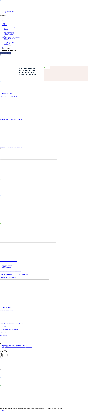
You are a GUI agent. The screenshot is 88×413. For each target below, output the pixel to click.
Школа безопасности (5, 264)
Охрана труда (4, 266)
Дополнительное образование (6, 267)
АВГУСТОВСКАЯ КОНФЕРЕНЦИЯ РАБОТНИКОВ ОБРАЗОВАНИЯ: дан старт (15, 345)
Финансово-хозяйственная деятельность (10, 33)
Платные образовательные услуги (9, 32)
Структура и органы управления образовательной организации (14, 27)
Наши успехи (6, 21)
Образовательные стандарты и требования (10, 36)
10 (0, 354)
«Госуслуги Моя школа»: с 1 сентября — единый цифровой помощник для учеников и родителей (17, 347)
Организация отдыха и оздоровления (9, 38)
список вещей (8, 43)
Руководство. (6, 30)
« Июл (1, 358)
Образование (6, 29)
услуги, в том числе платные (10, 41)
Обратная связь (4, 25)
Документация (4, 23)
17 (0, 355)
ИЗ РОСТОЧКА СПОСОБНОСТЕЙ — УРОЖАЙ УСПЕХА (11, 346)
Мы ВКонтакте (4, 12)
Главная (3, 410)
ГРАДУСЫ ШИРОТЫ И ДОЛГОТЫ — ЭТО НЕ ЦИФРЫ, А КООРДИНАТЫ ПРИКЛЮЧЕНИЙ (17, 348)
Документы (5, 28)
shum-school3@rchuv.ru (5, 17)
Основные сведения (7, 26)
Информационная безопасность (7, 265)
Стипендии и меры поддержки (8, 34)
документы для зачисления (10, 42)
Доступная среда (6, 44)
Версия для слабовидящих (6, 53)
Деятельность (6, 39)
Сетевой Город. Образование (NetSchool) (8, 11)
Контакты (3, 24)
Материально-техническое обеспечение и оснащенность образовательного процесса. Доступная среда (20, 31)
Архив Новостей (6, 22)
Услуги (5, 40)
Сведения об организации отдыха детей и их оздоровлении (11, 37)
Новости (3, 20)
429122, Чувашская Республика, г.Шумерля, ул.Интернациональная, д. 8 (13, 18)
